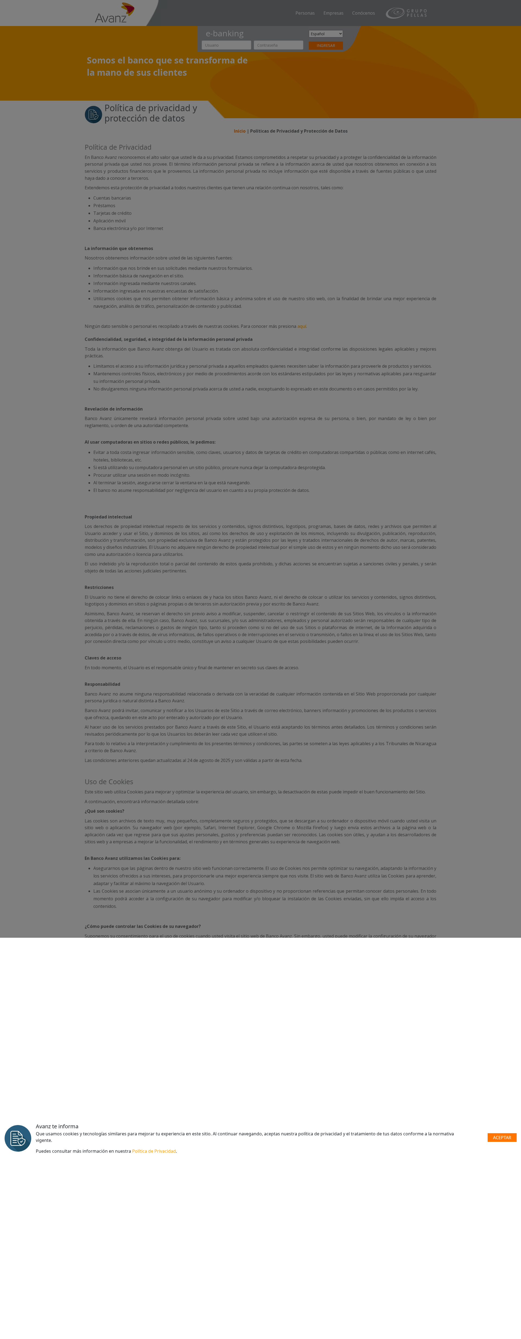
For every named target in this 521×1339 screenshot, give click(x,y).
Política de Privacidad (154, 1151)
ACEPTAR (502, 1138)
